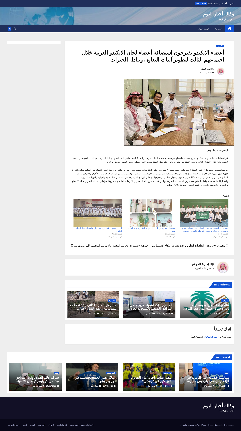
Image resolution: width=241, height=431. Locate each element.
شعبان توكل (205, 314)
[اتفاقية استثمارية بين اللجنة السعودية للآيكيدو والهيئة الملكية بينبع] (150, 213)
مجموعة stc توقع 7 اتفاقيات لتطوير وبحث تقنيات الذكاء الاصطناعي (189, 245)
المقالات (51, 425)
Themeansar (229, 425)
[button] (15, 29)
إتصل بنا (218, 29)
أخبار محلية (74, 425)
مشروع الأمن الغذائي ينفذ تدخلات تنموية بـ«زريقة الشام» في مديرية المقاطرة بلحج (93, 308)
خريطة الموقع (203, 29)
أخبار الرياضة (168, 373)
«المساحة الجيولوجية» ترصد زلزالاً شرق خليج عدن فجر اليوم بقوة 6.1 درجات (207, 308)
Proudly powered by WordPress (194, 425)
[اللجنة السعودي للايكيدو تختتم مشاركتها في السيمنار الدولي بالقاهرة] (97, 213)
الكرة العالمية (62, 425)
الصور (25, 425)
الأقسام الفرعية (14, 425)
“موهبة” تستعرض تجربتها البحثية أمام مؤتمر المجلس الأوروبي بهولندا (110, 245)
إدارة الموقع (206, 69)
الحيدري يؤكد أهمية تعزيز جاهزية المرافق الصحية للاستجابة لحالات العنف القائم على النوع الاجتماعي (150, 308)
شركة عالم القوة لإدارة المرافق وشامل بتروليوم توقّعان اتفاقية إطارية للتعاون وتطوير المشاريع (37, 380)
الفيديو (32, 425)
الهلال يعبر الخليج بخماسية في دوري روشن (95, 379)
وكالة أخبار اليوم (218, 14)
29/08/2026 (221, 386)
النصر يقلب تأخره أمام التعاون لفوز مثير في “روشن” (151, 379)
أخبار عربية (220, 46)
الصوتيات (41, 425)
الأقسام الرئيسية (87, 425)
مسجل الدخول (210, 337)
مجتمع (226, 373)
